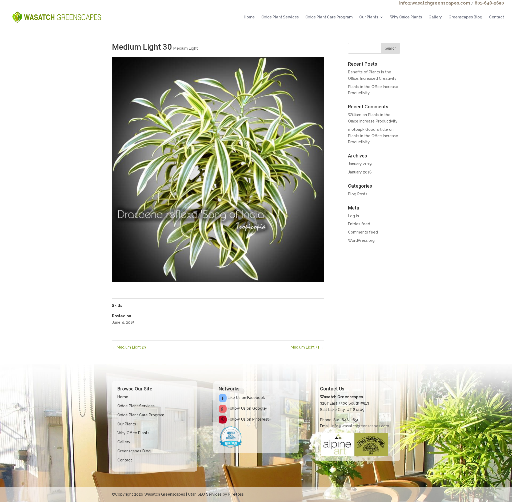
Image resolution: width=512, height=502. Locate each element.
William (354, 115)
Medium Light (185, 48)
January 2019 (360, 164)
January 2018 (360, 172)
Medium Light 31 (307, 347)
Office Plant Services (280, 17)
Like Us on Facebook (246, 398)
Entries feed (359, 224)
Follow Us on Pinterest (248, 419)
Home (249, 17)
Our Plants (368, 17)
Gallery (435, 17)
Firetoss (235, 494)
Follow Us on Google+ (247, 408)
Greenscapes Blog (465, 17)
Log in (353, 216)
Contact (496, 17)
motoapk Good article (368, 129)
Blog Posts (357, 194)
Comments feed (363, 232)
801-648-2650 (489, 3)
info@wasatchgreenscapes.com (434, 3)
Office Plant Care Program (329, 17)
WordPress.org (361, 240)
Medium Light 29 (129, 347)
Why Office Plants (406, 17)
